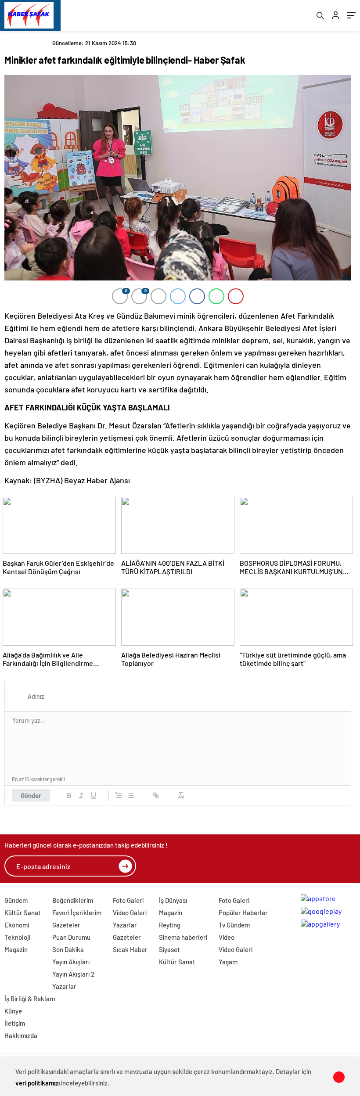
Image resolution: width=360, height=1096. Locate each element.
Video (226, 937)
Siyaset (169, 949)
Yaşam (228, 962)
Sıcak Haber (130, 949)
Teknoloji (17, 937)
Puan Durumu (71, 937)
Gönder (31, 795)
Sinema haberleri (183, 937)
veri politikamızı (37, 1083)
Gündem (16, 900)
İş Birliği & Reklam (29, 999)
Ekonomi (16, 925)
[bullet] (131, 795)
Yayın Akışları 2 (73, 974)
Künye (13, 1011)
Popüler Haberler (243, 912)
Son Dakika (68, 949)
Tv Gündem (234, 925)
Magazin (16, 949)
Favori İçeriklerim (76, 912)
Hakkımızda (20, 1035)
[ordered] (118, 795)
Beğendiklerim (72, 900)
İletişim (14, 1023)
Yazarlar (64, 986)
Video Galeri (130, 912)
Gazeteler (66, 925)
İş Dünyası (173, 900)
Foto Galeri (128, 900)
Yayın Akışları (71, 962)
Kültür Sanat (22, 912)
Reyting (169, 925)
